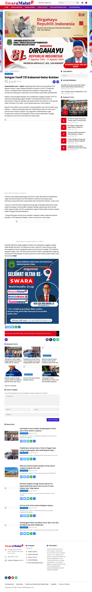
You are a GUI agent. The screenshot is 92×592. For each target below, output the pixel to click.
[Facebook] (47, 339)
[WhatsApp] (57, 339)
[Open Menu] (86, 3)
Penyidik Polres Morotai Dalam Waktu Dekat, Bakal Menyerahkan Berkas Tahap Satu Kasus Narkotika (73, 86)
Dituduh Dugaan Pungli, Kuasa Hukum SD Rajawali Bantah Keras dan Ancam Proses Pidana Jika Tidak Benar (13, 380)
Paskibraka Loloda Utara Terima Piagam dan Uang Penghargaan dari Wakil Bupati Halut (31, 361)
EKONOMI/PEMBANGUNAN (35, 563)
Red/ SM (11, 81)
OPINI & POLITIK (32, 557)
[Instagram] (12, 577)
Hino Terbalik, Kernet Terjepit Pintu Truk (74, 92)
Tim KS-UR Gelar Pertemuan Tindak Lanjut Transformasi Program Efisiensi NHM (77, 119)
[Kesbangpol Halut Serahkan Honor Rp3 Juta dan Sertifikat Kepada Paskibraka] (50, 371)
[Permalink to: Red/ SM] (7, 81)
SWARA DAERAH (9, 74)
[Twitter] (50, 339)
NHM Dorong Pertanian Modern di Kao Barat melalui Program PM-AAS (50, 361)
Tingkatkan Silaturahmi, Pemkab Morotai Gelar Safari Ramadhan (77, 147)
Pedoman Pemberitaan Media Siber (37, 584)
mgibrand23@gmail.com (15, 560)
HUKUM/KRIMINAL (33, 560)
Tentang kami (9, 584)
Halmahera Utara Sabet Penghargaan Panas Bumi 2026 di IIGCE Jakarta (13, 361)
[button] (77, 2)
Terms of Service (64, 584)
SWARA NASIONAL (33, 554)
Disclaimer (19, 584)
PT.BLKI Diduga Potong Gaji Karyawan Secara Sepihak (76, 140)
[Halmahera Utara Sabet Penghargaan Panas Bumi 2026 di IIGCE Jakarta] (13, 352)
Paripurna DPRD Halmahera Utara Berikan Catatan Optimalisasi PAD (76, 133)
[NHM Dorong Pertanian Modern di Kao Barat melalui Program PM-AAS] (50, 352)
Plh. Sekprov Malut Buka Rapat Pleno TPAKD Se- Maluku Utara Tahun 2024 (76, 126)
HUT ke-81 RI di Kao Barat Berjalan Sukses (31, 379)
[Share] (57, 81)
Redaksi (53, 584)
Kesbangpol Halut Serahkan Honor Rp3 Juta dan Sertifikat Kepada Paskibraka (50, 380)
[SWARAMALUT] (20, 3)
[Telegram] (54, 339)
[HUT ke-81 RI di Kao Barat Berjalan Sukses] (32, 371)
